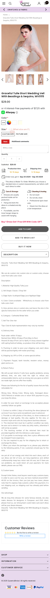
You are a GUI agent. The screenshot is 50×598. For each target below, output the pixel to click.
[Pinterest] (2, 575)
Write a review (25, 536)
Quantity (4, 154)
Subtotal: (5, 164)
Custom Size (8, 134)
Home (5, 15)
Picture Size (21, 134)
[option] (25, 48)
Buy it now (25, 246)
